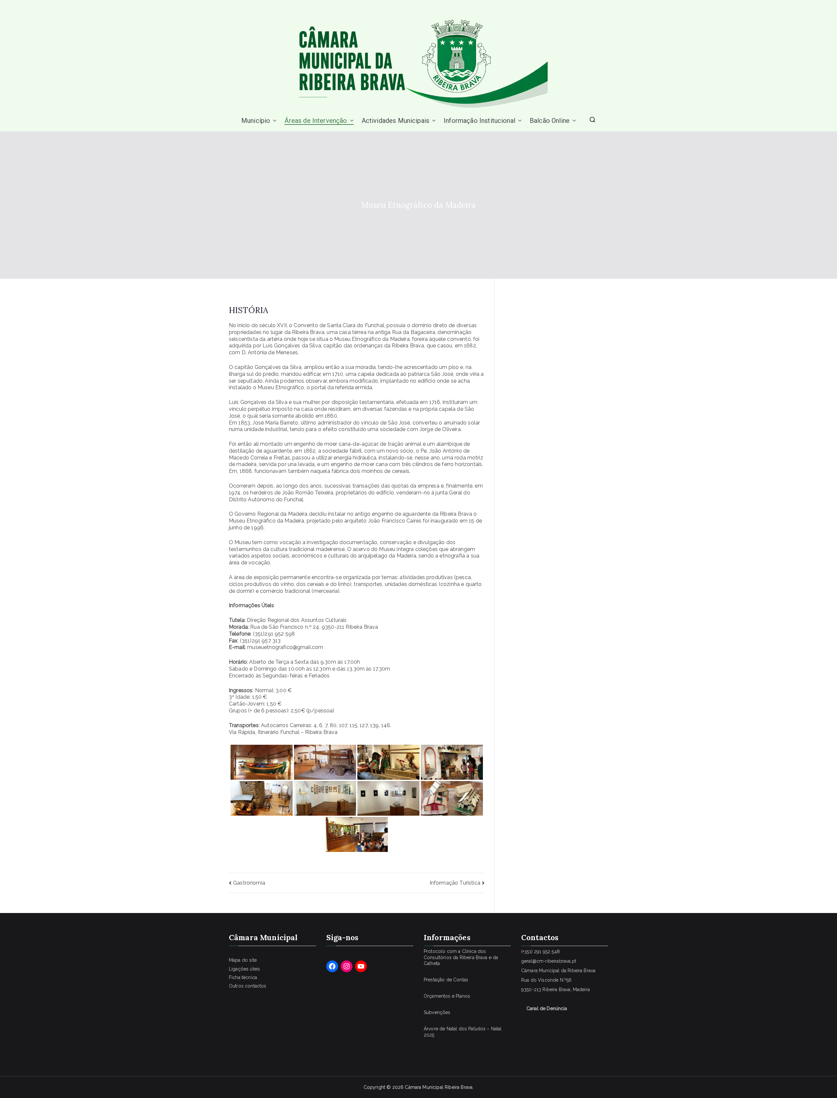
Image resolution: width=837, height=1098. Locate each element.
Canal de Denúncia (546, 1008)
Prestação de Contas (446, 979)
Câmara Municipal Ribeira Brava (438, 1087)
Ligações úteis (244, 969)
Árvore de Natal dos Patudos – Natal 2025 (463, 1031)
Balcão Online (550, 121)
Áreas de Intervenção (315, 121)
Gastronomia (249, 883)
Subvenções (437, 1012)
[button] (273, 120)
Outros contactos (247, 986)
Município (255, 121)
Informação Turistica (455, 883)
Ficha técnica (243, 977)
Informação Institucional (479, 121)
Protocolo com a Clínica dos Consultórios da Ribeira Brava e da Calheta (461, 957)
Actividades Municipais (396, 121)
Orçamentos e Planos (447, 996)
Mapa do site (243, 960)
